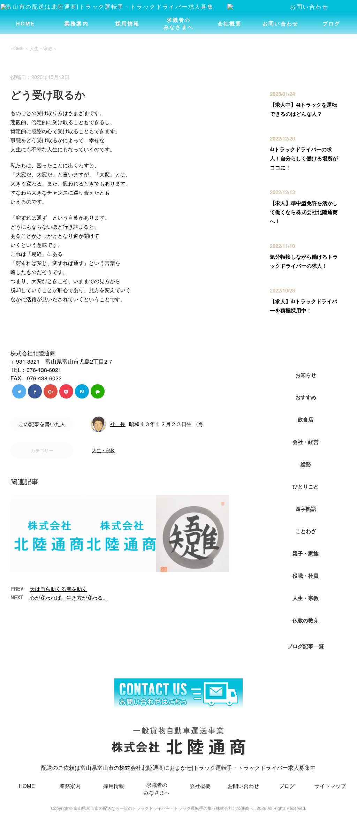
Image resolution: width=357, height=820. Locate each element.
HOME (25, 23)
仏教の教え (306, 620)
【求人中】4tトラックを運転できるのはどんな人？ (303, 109)
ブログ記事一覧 (305, 646)
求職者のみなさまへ (178, 23)
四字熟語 (305, 508)
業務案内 (76, 23)
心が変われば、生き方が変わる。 (69, 597)
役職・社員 (306, 575)
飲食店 (305, 419)
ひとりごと (306, 486)
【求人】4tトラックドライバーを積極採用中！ (303, 305)
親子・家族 (306, 553)
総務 (306, 464)
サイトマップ (330, 785)
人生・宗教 (103, 450)
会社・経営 (306, 442)
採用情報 (127, 23)
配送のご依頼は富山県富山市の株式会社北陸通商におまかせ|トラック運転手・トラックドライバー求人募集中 (178, 768)
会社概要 (230, 23)
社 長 (118, 423)
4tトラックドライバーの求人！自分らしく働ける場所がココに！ (304, 158)
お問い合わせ (281, 23)
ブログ (331, 23)
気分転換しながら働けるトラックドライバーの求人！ (304, 261)
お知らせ (305, 375)
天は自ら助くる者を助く (58, 588)
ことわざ (305, 531)
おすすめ (305, 397)
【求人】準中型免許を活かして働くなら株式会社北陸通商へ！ (304, 212)
